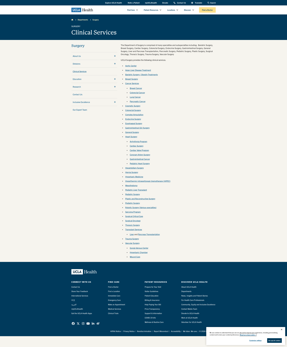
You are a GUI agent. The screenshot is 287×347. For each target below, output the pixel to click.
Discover (187, 10)
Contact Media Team (189, 309)
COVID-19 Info (150, 318)
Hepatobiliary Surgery (134, 168)
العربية (73, 304)
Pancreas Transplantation (149, 234)
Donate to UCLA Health (190, 313)
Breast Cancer (136, 88)
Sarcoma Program (133, 212)
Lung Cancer (135, 97)
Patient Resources (151, 10)
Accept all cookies (274, 340)
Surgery (95, 20)
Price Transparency (152, 309)
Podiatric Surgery (132, 203)
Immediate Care (114, 296)
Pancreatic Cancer (137, 101)
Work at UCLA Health (189, 318)
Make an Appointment (116, 304)
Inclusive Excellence (81, 102)
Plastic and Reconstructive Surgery (140, 198)
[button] (113, 3)
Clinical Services (79, 71)
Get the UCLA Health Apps (81, 313)
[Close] (281, 329)
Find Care (131, 10)
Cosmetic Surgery (132, 105)
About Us (77, 56)
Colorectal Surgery (133, 110)
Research (77, 86)
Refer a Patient (134, 3)
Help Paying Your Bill (153, 304)
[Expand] (115, 56)
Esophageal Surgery (133, 123)
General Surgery (132, 132)
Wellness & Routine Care (154, 322)
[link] (73, 323)
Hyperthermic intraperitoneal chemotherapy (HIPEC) (147, 181)
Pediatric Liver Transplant (136, 190)
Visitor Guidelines (151, 291)
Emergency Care (114, 300)
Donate (165, 3)
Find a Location (114, 291)
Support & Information (153, 313)
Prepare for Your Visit (153, 287)
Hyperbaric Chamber (139, 252)
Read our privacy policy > (248, 335)
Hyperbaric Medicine (134, 176)
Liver (132, 234)
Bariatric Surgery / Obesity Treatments (141, 74)
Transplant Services (133, 229)
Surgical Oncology (133, 220)
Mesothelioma (131, 185)
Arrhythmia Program (138, 141)
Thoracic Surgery (132, 225)
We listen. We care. (190, 331)
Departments (83, 20)
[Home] (72, 19)
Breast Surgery (131, 79)
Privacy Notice (129, 331)
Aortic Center (131, 65)
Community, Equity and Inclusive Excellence (198, 304)
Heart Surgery (131, 136)
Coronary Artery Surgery (140, 154)
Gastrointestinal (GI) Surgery (137, 127)
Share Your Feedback (79, 291)
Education (77, 79)
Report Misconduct (161, 331)
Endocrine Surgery (133, 119)
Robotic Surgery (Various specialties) (140, 207)
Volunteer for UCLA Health (191, 322)
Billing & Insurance (152, 300)
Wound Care (135, 256)
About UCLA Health (188, 287)
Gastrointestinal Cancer (140, 159)
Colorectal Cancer (137, 92)
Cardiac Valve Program (139, 150)
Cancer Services (132, 83)
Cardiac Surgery (136, 146)
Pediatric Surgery (132, 194)
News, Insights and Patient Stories (194, 296)
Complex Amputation (134, 114)
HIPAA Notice (115, 331)
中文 (73, 300)
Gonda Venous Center (139, 248)
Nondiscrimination (144, 331)
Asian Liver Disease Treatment (138, 70)
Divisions (76, 63)
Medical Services (114, 309)
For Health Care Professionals (192, 300)
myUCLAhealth (151, 3)
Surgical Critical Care (134, 216)
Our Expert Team (80, 109)
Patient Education (151, 296)
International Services (79, 296)
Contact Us (181, 3)
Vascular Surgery (132, 243)
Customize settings (255, 340)
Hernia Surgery (131, 172)
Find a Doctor (207, 10)
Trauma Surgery (132, 238)
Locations (171, 10)
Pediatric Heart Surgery (140, 163)
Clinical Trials (113, 313)
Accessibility (176, 331)
